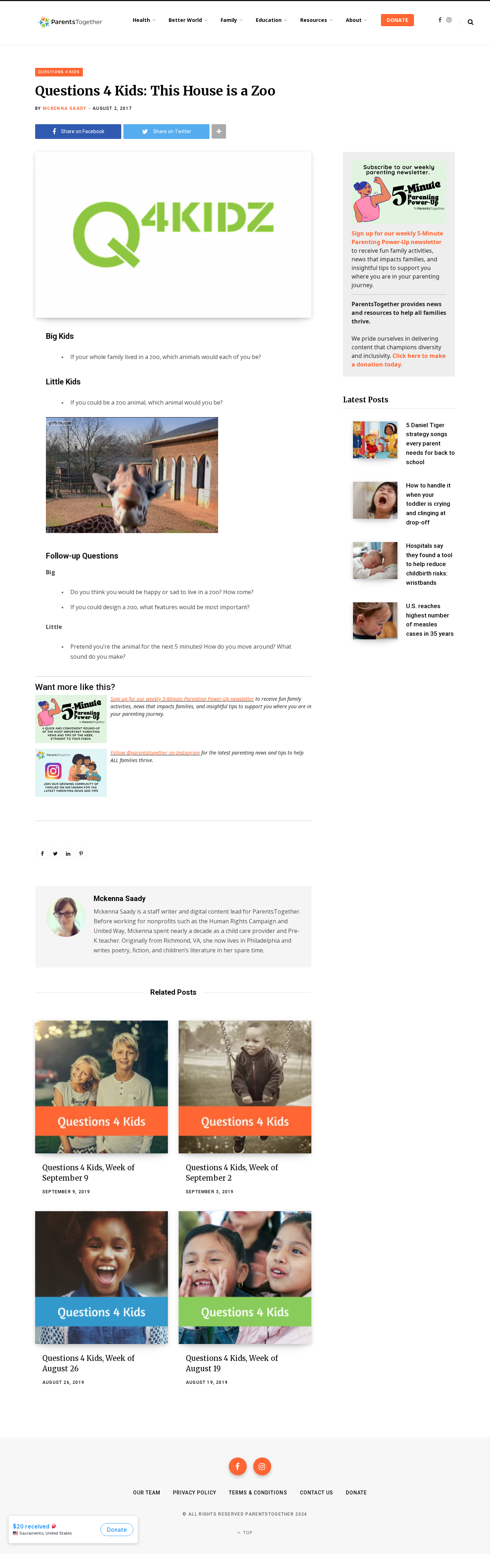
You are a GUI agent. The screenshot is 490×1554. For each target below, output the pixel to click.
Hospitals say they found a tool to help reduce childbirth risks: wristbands (429, 564)
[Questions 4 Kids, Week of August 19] (245, 1277)
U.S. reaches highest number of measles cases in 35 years (430, 619)
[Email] (16, 393)
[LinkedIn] (68, 853)
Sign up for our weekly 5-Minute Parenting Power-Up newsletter (182, 698)
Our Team (146, 1492)
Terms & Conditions (258, 1492)
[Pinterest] (81, 853)
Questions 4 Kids (59, 72)
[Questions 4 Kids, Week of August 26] (101, 1277)
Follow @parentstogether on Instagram (155, 752)
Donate (356, 1492)
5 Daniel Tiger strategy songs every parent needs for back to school (430, 443)
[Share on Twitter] (16, 374)
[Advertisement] (399, 705)
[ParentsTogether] (70, 22)
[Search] (466, 22)
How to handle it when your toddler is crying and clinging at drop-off (428, 504)
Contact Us (317, 1492)
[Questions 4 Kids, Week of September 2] (245, 1087)
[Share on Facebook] (16, 355)
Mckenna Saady (65, 108)
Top (247, 1533)
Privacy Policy (194, 1492)
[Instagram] (262, 1466)
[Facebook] (238, 1466)
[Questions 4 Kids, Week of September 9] (101, 1087)
